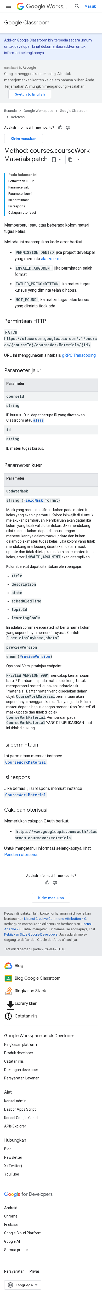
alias (38, 420)
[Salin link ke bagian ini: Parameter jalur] (47, 371)
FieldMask (33, 500)
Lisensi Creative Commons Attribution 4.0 (55, 919)
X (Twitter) (13, 1166)
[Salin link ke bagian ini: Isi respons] (35, 778)
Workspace (58, 6)
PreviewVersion (35, 656)
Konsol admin (15, 1101)
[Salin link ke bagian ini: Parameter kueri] (48, 466)
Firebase (11, 1224)
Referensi (18, 117)
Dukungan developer (21, 1070)
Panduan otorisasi (20, 854)
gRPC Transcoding (79, 355)
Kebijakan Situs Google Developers (31, 934)
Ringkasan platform (20, 1044)
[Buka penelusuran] (77, 6)
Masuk (90, 6)
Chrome (11, 1216)
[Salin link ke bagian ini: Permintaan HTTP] (51, 321)
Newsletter (13, 1157)
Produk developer (18, 1053)
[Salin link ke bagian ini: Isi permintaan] (43, 745)
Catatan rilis (14, 1061)
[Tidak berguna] (68, 128)
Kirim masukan (23, 138)
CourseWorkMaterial (25, 762)
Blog (8, 1149)
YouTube (11, 1174)
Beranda (10, 111)
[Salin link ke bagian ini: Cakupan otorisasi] (52, 810)
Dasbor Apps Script (20, 1109)
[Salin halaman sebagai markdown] (70, 159)
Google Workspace (38, 111)
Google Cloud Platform (23, 1233)
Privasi (35, 1271)
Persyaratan (14, 1271)
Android (10, 1208)
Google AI (12, 1241)
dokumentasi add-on (58, 46)
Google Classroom (26, 22)
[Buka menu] (8, 6)
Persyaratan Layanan (21, 1078)
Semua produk (16, 1250)
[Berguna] (60, 128)
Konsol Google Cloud (21, 1118)
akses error (51, 258)
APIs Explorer (15, 1126)
